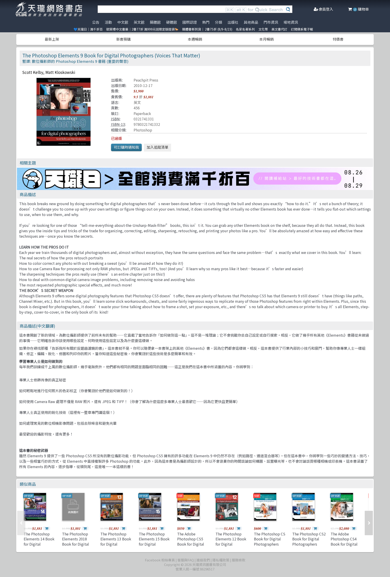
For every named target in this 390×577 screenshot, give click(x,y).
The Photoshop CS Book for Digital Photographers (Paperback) (269, 541)
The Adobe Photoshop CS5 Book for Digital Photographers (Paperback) (190, 544)
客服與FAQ (185, 560)
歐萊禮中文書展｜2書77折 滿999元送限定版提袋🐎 (142, 29)
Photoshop (143, 130)
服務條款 (238, 560)
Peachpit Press (146, 80)
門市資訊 (271, 22)
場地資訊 (290, 22)
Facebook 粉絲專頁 (160, 560)
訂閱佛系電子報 (302, 29)
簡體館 (155, 22)
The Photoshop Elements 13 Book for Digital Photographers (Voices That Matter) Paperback (115, 546)
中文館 (122, 22)
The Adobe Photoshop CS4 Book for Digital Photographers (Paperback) (344, 544)
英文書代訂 (279, 29)
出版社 (233, 22)
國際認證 (189, 22)
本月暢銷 (266, 39)
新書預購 (123, 39)
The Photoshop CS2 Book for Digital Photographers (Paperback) (309, 541)
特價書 (338, 39)
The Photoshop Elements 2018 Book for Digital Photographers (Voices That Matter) (75, 546)
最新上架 (52, 39)
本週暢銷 (195, 39)
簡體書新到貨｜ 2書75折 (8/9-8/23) (207, 29)
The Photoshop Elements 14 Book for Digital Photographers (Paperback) (39, 544)
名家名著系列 (245, 29)
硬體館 (171, 22)
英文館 (139, 22)
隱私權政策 (220, 560)
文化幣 (263, 29)
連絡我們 (203, 560)
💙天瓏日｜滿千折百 (88, 29)
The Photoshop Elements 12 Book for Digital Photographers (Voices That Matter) (231, 546)
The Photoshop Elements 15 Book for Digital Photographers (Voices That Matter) (154, 546)
